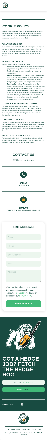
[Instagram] (22, 404)
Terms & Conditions (14, 429)
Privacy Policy (25, 296)
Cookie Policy (25, 429)
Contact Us (21, 293)
